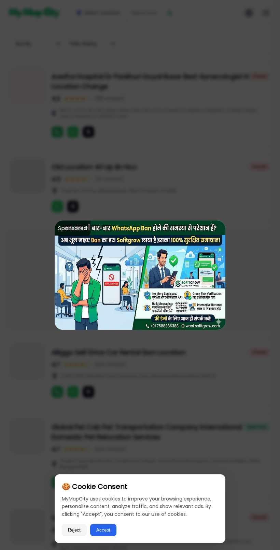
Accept (103, 530)
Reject (74, 530)
